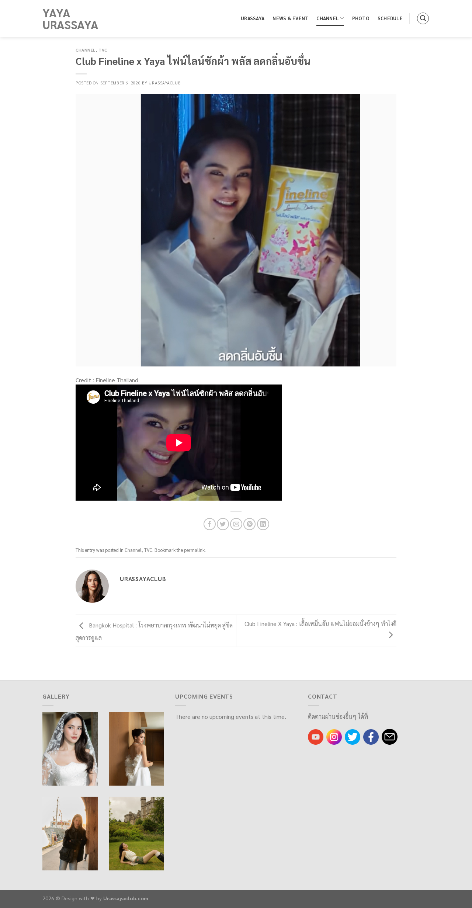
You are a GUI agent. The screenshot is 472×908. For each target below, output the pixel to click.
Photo (360, 18)
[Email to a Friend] (236, 524)
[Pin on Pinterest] (249, 524)
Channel (327, 18)
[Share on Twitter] (223, 524)
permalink (194, 550)
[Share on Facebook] (210, 524)
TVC (102, 50)
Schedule (390, 18)
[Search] (423, 18)
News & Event (290, 18)
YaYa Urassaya (70, 18)
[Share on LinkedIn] (263, 524)
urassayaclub (165, 83)
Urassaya (252, 18)
